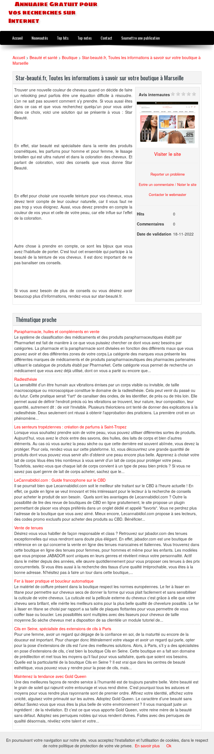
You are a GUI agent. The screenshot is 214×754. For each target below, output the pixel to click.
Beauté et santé (43, 57)
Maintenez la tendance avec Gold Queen (50, 676)
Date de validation (154, 234)
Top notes (84, 38)
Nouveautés (39, 38)
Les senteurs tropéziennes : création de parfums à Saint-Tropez (70, 427)
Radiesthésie (25, 379)
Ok (168, 745)
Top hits (63, 38)
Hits (140, 214)
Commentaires (150, 224)
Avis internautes (154, 94)
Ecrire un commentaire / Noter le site (167, 184)
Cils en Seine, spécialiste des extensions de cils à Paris (62, 628)
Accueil (17, 38)
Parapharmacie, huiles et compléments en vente (56, 331)
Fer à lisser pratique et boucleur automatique (54, 581)
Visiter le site (167, 154)
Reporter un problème (167, 174)
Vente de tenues (28, 527)
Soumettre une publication (140, 38)
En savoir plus (147, 745)
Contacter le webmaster (167, 194)
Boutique (69, 57)
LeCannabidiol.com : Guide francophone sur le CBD (60, 480)
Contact (106, 38)
